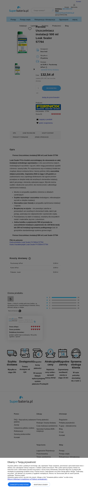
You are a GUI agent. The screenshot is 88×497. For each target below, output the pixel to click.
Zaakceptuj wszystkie (19, 484)
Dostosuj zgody (41, 484)
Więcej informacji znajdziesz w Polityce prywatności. (27, 479)
